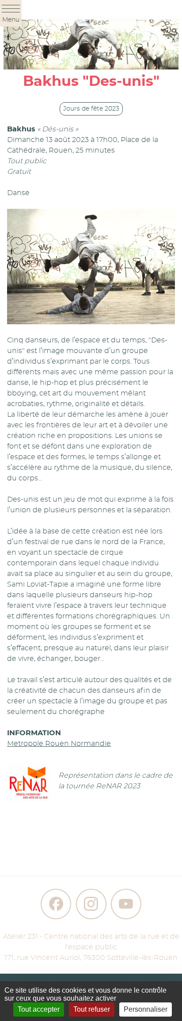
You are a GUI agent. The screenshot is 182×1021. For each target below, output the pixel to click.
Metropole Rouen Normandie (59, 743)
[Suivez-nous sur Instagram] (91, 904)
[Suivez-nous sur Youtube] (126, 904)
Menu (10, 20)
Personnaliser (145, 1009)
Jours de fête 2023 (91, 109)
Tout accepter (39, 1009)
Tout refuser (91, 1009)
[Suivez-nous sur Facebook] (56, 904)
